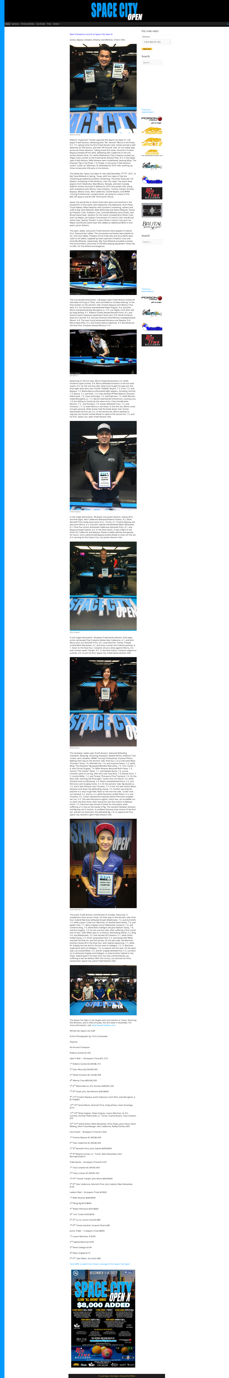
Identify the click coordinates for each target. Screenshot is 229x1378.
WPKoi (132, 1376)
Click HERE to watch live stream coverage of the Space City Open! (100, 1264)
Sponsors (15, 24)
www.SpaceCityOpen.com (103, 1025)
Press (49, 24)
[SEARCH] (228, 24)
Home (7, 24)
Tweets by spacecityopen (148, 110)
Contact (56, 24)
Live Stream (40, 24)
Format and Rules (27, 24)
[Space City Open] (117, 10)
